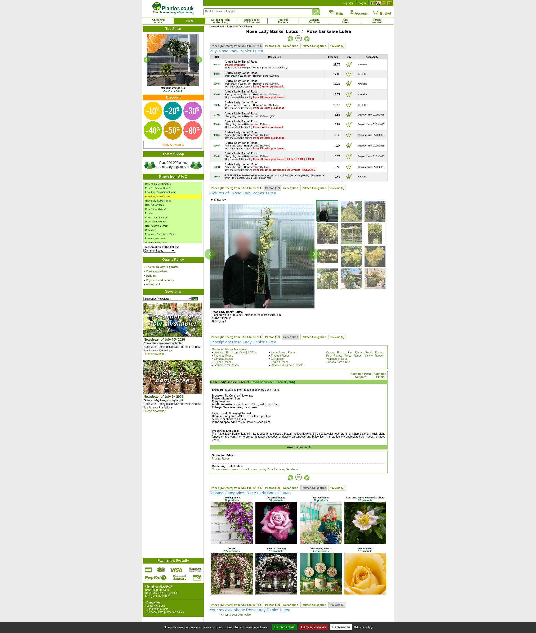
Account (361, 13)
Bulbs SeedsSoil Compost (252, 21)
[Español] (383, 3)
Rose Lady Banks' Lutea (157, 196)
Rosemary (150, 230)
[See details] (173, 60)
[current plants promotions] (172, 147)
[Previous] (147, 59)
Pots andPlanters (283, 21)
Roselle (149, 213)
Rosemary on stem (155, 238)
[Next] (199, 59)
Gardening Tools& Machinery (220, 21)
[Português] (389, 3)
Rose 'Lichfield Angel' (155, 209)
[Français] (372, 3)
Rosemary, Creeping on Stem (160, 234)
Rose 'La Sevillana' (154, 205)
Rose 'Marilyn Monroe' (156, 226)
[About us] (173, 170)
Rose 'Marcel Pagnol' (155, 221)
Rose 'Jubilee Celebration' (158, 184)
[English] (378, 3)
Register (348, 3)
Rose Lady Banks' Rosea (158, 200)
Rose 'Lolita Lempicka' (156, 217)
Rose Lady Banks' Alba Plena (160, 192)
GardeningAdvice (158, 21)
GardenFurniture (314, 21)
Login (362, 3)
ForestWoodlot (376, 21)
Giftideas (345, 21)
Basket (385, 13)
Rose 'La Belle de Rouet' (157, 188)
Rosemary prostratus (156, 242)
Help (339, 13)
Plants (189, 20)
